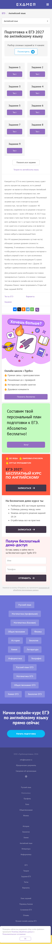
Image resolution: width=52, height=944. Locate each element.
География (36, 658)
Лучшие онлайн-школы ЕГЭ (26, 921)
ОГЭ (26, 865)
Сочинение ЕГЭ (26, 910)
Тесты (26, 882)
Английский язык (26, 843)
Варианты (30, 296)
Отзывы (26, 915)
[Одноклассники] (23, 309)
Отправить (24, 578)
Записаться (25, 488)
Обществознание (16, 631)
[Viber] (37, 310)
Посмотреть (23, 51)
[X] (19, 309)
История (15, 640)
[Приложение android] (26, 777)
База (27, 804)
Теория (26, 871)
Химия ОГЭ (13, 694)
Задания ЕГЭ (26, 876)
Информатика (15, 658)
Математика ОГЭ (24, 676)
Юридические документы (26, 765)
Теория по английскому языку (26, 169)
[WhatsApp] (32, 309)
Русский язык (24, 604)
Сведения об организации (26, 771)
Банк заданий (26, 898)
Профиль (27, 798)
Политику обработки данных (22, 932)
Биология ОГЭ (35, 694)
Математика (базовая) (25, 622)
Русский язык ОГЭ (24, 667)
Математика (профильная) (25, 613)
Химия (14, 649)
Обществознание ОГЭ (24, 685)
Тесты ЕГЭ (8, 296)
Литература (32, 649)
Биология (33, 640)
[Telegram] (28, 309)
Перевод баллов (26, 904)
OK (25, 939)
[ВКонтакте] (15, 309)
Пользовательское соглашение (14, 934)
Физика (38, 631)
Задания (8, 302)
